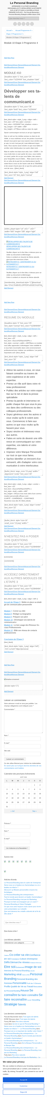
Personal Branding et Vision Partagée (17, 904)
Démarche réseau (20, 962)
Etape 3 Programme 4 (15, 34)
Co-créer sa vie (19, 954)
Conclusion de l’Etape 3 (14, 639)
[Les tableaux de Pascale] (10, 862)
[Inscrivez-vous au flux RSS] (18, 862)
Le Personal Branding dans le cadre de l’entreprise (22, 883)
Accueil (9, 30)
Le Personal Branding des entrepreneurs (19, 894)
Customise (23, 1086)
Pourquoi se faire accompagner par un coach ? (21, 902)
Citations (6, 955)
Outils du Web (26, 974)
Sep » (34, 811)
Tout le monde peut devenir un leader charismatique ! (23, 897)
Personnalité (19, 983)
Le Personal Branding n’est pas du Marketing (20, 899)
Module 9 (8, 617)
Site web (7, 751)
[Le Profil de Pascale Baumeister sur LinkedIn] (14, 862)
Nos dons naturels (22, 1021)
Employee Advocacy (36, 962)
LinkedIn (32, 970)
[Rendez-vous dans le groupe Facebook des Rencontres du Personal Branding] (6, 862)
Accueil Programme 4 (23, 30)
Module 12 (8, 630)
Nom (6, 735)
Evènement (20, 967)
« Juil (12, 811)
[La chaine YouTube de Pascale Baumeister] (23, 862)
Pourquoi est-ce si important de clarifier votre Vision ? (23, 1031)
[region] (23, 1077)
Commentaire (9, 709)
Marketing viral (12, 974)
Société (29, 1000)
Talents (22, 1004)
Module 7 (8, 611)
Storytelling (36, 1000)
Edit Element (8, 65)
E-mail (7, 743)
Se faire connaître (28, 995)
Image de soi (33, 966)
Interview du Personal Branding (17, 971)
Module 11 (8, 625)
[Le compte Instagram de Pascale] (31, 862)
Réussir (25, 990)
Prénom (7, 823)
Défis (7, 962)
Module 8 (8, 614)
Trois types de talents (30, 1017)
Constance (15, 959)
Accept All (23, 1080)
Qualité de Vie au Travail (22, 986)
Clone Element (18, 65)
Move (10, 67)
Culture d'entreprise (29, 959)
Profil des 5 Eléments (34, 983)
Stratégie (10, 1004)
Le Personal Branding (24, 2)
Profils (7, 986)
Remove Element (18, 67)
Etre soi (9, 967)
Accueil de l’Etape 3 (12, 602)
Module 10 (8, 620)
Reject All (23, 1092)
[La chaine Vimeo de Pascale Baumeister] (27, 862)
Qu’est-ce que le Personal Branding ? (25, 1024)
